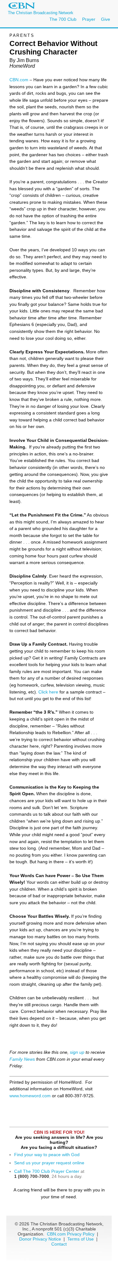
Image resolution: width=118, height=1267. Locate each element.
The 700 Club (62, 19)
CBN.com (18, 79)
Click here (48, 691)
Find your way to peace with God (47, 1154)
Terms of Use (81, 1238)
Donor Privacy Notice (40, 1238)
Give (105, 19)
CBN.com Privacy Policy (70, 1233)
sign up (77, 1052)
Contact (59, 1244)
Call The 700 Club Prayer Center (46, 1171)
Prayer (88, 19)
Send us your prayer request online (49, 1162)
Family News (22, 1059)
